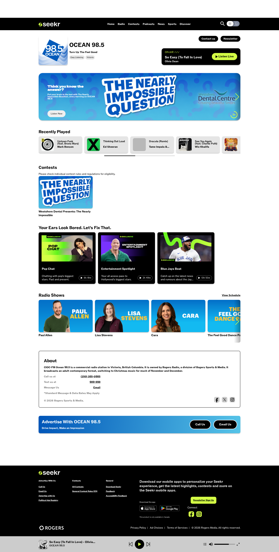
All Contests (77, 486)
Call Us (200, 424)
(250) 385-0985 (90, 376)
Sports (172, 24)
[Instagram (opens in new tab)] (232, 399)
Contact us (208, 39)
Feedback (110, 491)
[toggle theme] (233, 23)
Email (96, 387)
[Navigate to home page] (49, 24)
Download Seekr (113, 486)
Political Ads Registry (48, 500)
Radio (121, 24)
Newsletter (230, 39)
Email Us (225, 424)
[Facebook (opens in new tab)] (217, 399)
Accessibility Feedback (116, 495)
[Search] (222, 23)
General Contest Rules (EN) (84, 491)
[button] (66, 321)
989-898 (95, 382)
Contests (134, 24)
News (161, 24)
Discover (185, 24)
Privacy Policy (138, 528)
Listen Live (226, 56)
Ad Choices (156, 528)
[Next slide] (237, 321)
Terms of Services (177, 528)
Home (110, 24)
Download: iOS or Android (64, 113)
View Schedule (231, 295)
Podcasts (149, 24)
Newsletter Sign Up (203, 500)
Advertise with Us (47, 495)
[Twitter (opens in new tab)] (224, 399)
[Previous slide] (42, 96)
